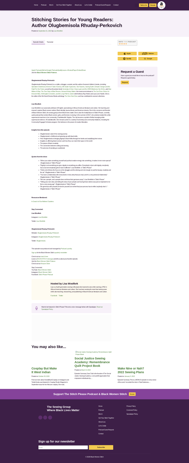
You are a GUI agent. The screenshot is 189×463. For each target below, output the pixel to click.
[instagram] (40, 417)
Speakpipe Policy (132, 414)
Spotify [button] (128, 58)
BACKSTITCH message (45, 259)
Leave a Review (67, 70)
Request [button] (125, 82)
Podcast (43, 5)
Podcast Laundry (66, 248)
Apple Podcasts (37, 70)
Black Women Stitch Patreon (46, 261)
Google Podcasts (52, 70)
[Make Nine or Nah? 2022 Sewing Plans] (135, 358)
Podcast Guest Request (102, 5)
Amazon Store (45, 263)
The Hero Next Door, (71, 96)
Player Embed (77, 70)
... (64, 384)
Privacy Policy (131, 406)
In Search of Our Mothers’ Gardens (43, 201)
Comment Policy (131, 410)
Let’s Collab (88, 5)
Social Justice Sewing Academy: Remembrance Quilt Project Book (92, 362)
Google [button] (149, 58)
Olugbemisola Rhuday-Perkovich (48, 233)
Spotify (60, 70)
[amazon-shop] (161, 5)
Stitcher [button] (151, 53)
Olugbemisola (41, 241)
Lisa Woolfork (58, 31)
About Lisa (78, 5)
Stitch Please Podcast (46, 274)
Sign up (34, 252)
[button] (136, 5)
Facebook (54, 295)
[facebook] (45, 417)
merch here (44, 256)
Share (84, 70)
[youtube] (50, 417)
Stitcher (44, 70)
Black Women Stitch (44, 270)
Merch (51, 5)
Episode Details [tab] (38, 42)
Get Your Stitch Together (64, 5)
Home (36, 5)
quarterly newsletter (60, 252)
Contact (115, 5)
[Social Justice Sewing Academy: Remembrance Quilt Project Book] (94, 353)
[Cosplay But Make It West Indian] (49, 358)
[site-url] (41, 409)
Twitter (61, 295)
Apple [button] (128, 53)
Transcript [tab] (50, 42)
